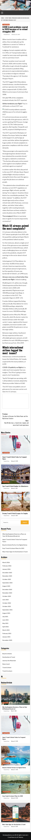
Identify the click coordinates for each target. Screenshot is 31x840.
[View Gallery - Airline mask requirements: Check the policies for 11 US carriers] (15, 401)
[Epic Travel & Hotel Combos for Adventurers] (15, 474)
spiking (14, 237)
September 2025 (7, 582)
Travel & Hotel (6, 24)
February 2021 (6, 633)
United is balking (20, 279)
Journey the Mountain (9, 660)
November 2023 (7, 593)
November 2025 (7, 576)
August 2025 (6, 586)
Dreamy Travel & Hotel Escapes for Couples (15, 513)
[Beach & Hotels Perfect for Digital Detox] (15, 755)
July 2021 (5, 616)
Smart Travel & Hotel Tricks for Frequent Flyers (14, 458)
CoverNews (11, 837)
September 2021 (7, 610)
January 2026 (6, 569)
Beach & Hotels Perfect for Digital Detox (14, 545)
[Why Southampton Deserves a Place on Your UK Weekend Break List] (15, 695)
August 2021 (6, 613)
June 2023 (5, 599)
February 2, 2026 (14, 488)
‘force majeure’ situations (15, 193)
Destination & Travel (8, 657)
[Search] (28, 12)
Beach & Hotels (7, 653)
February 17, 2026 (14, 769)
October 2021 (6, 606)
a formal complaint (14, 50)
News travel (6, 664)
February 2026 (6, 566)
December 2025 (7, 572)
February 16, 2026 (14, 798)
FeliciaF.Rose (7, 34)
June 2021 (5, 620)
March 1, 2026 (14, 711)
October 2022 (6, 603)
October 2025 (6, 579)
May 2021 (5, 623)
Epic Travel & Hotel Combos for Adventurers (15, 486)
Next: (16, 423)
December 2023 (7, 589)
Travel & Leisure (7, 671)
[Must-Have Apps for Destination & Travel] (15, 812)
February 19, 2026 (14, 461)
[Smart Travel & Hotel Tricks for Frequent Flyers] (15, 445)
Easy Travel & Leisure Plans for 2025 (13, 548)
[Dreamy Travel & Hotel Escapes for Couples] (15, 501)
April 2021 (5, 626)
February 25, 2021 (16, 34)
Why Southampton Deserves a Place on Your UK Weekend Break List (14, 535)
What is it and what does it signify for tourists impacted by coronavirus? (15, 218)
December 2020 (7, 640)
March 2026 (6, 562)
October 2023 (6, 596)
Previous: (15, 416)
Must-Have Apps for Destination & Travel (15, 551)
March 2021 (6, 630)
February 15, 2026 (14, 826)
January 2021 (6, 637)
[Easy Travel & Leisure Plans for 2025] (15, 784)
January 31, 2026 (14, 515)
